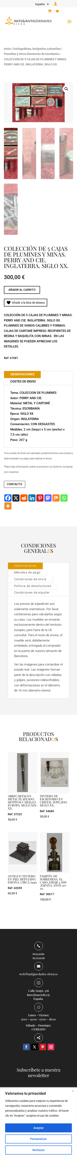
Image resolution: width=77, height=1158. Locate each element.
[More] (7, 506)
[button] (66, 89)
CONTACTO (14, 484)
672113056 (39, 958)
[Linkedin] (32, 498)
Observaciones (25, 565)
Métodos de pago (27, 572)
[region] (38, 1122)
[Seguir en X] (34, 1047)
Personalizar (38, 1139)
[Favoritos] (57, 11)
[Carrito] (50, 11)
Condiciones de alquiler (32, 592)
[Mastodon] (48, 498)
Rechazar (38, 1150)
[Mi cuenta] (55, 4)
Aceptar (38, 1128)
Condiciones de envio (30, 579)
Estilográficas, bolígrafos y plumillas (37, 48)
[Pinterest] (40, 498)
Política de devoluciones (33, 586)
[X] (16, 498)
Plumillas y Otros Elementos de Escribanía (31, 54)
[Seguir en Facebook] (26, 1047)
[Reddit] (24, 498)
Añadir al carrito (22, 289)
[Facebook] (7, 498)
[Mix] (56, 498)
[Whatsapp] (64, 498)
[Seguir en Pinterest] (42, 1047)
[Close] (72, 1090)
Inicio (7, 48)
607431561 (38, 954)
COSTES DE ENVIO (23, 381)
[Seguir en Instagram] (51, 1047)
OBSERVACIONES (22, 374)
